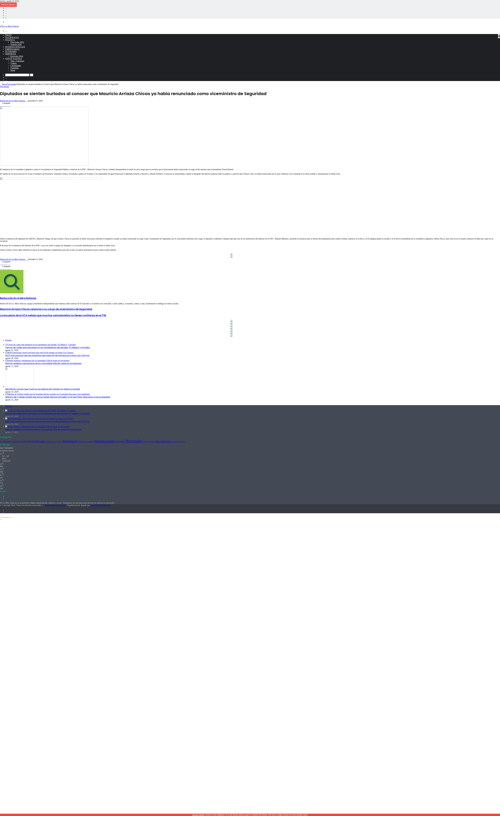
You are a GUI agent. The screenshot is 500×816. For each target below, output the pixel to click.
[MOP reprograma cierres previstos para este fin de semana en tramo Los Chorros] (39, 352)
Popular (8, 340)
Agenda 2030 (16, 44)
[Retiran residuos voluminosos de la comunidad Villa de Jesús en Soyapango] (37, 360)
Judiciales (120, 441)
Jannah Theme (198, 815)
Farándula (14, 68)
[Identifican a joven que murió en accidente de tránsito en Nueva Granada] (19, 386)
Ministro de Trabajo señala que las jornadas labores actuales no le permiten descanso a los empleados (57, 396)
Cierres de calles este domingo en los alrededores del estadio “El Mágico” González (47, 347)
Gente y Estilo (13, 58)
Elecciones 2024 (17, 42)
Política (10, 40)
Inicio (8, 35)
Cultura (13, 63)
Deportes (10, 54)
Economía (11, 51)
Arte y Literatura (17, 61)
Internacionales (15, 47)
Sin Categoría (162, 441)
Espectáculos (82, 442)
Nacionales (12, 37)
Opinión (146, 442)
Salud (12, 70)
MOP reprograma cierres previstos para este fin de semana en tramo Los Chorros (47, 355)
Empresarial (12, 49)
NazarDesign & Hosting (100, 505)
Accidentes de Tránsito (9, 441)
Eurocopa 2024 (16, 56)
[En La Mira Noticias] (9, 26)
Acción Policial (27, 441)
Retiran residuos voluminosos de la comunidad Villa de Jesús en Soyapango (43, 363)
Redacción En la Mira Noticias (12, 101)
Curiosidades (15, 65)
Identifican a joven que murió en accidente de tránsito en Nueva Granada (42, 389)
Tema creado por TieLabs (55, 505)
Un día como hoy (178, 441)
